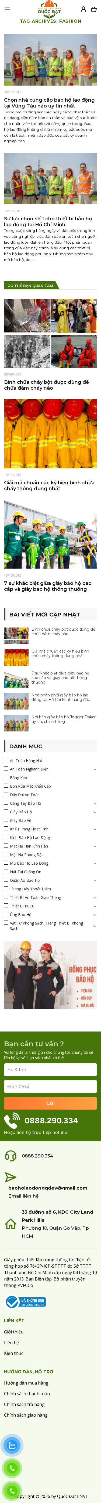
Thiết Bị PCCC (22, 905)
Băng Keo (18, 777)
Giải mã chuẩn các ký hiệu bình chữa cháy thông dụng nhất (60, 653)
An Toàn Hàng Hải (26, 760)
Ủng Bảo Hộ (20, 914)
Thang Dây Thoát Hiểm (30, 888)
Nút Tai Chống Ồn (25, 871)
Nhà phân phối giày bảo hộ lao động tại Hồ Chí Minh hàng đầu (61, 697)
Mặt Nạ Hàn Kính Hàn (29, 846)
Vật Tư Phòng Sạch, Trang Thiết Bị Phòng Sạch (46, 926)
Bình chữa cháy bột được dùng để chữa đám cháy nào (63, 631)
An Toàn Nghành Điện (29, 769)
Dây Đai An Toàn (25, 794)
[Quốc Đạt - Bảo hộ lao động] (49, 9)
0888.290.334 (37, 1156)
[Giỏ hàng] (93, 9)
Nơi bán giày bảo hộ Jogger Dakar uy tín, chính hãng (64, 719)
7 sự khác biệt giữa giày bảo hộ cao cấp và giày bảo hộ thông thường (60, 678)
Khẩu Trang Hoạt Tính (29, 828)
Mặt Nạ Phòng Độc (26, 854)
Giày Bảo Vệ (20, 820)
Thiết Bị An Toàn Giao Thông (35, 897)
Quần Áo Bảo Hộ (25, 880)
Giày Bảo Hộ (21, 811)
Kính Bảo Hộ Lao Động (30, 837)
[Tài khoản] (83, 9)
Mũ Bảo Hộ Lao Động (29, 863)
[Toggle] (95, 769)
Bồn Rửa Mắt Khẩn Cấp (30, 786)
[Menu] (7, 9)
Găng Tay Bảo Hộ (25, 803)
